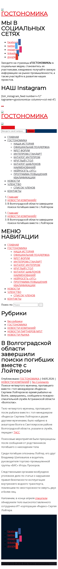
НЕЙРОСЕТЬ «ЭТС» (25, 170)
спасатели (41, 498)
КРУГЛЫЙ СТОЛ (23, 160)
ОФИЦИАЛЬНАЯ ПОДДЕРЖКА (31, 147)
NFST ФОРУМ (22, 150)
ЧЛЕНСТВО (14, 184)
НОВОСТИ (13, 181)
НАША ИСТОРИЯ (24, 143)
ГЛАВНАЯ (13, 137)
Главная (12, 197)
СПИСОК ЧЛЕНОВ (24, 187)
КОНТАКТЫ (14, 191)
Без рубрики (14, 321)
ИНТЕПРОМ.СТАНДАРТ (28, 154)
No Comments (40, 382)
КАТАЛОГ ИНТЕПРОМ (27, 157)
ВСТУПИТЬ (8, 127)
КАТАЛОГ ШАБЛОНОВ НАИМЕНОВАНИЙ (27, 165)
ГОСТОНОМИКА (17, 140)
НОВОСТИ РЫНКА (18, 334)
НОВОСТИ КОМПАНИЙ (21, 200)
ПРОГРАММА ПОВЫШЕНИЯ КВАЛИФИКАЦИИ (30, 175)
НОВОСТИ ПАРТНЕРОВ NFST (25, 331)
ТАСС (16, 432)
